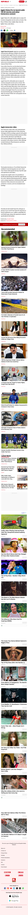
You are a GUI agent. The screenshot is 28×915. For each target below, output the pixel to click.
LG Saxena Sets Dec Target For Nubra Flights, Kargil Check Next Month (13, 383)
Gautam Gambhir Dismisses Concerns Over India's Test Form (12, 451)
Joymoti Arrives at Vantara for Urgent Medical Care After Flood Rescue (13, 248)
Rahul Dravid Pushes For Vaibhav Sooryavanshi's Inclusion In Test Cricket (14, 406)
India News (3, 273)
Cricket (2, 454)
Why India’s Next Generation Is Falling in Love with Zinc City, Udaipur (8, 478)
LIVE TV (22, 1)
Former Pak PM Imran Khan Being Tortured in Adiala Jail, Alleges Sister (13, 338)
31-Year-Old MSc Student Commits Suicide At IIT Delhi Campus (13, 270)
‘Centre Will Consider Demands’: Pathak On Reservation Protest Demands (12, 293)
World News (3, 341)
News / (2, 5)
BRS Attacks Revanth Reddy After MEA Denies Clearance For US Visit (8, 486)
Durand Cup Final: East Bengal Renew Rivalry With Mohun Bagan (7, 468)
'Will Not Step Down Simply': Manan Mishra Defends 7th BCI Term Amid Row (12, 361)
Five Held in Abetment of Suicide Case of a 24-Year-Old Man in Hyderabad (13, 315)
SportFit (2, 472)
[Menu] (26, 1)
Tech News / (6, 5)
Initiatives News (4, 251)
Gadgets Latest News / (14, 5)
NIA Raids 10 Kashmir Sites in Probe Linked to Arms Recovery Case (13, 428)
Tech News (3, 28)
